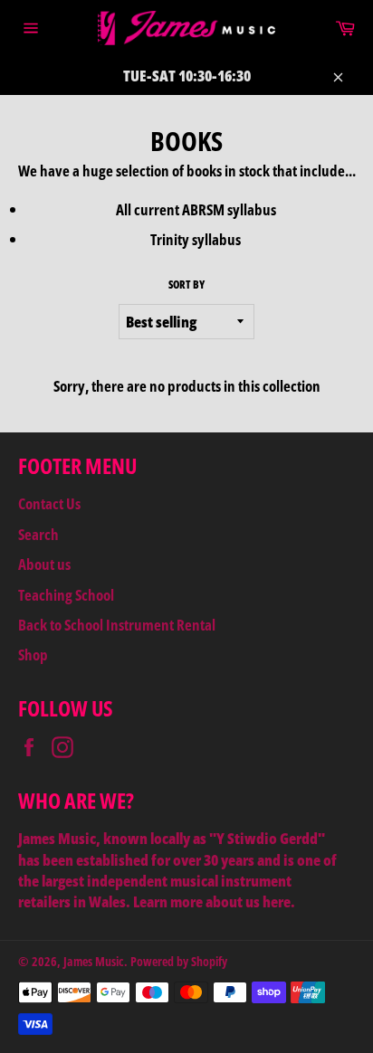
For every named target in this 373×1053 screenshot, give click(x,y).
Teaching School (66, 594)
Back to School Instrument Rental (116, 624)
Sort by (186, 285)
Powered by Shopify (178, 961)
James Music (93, 961)
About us (44, 564)
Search (38, 534)
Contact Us (49, 503)
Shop (33, 654)
